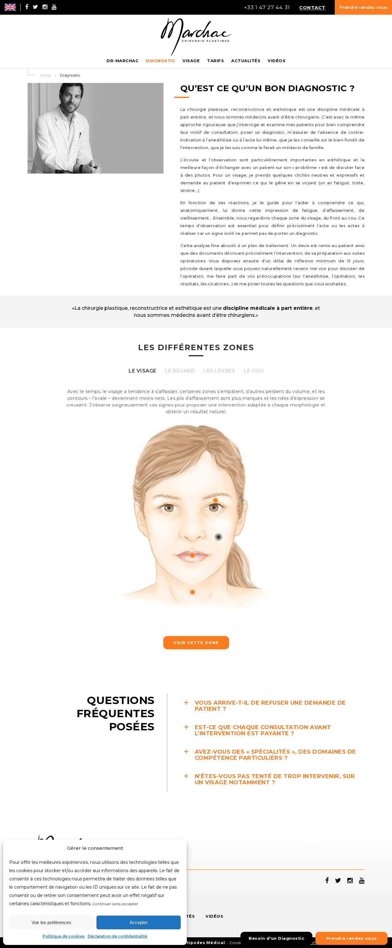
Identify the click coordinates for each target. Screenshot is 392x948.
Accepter (139, 922)
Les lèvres (219, 371)
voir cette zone (196, 642)
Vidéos (214, 916)
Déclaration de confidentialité (117, 936)
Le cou (253, 371)
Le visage (142, 371)
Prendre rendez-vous (363, 7)
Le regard (180, 371)
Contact (312, 7)
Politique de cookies (64, 936)
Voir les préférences (51, 922)
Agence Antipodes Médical (193, 942)
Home (45, 75)
